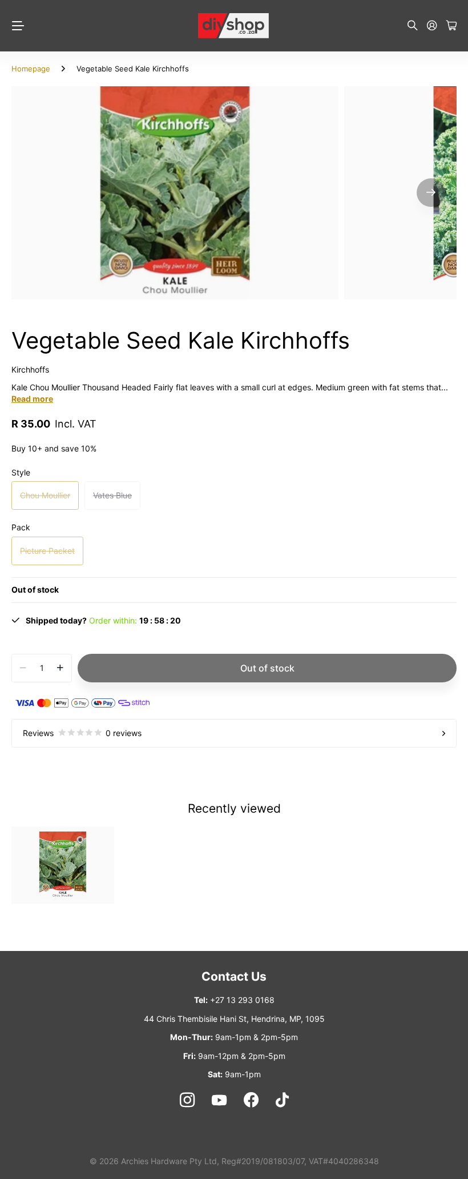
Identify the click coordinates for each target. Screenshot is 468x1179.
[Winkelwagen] (451, 26)
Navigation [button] (17, 25)
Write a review (303, 204)
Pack (20, 527)
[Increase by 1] (60, 668)
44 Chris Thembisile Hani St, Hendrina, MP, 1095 (234, 1019)
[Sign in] (432, 26)
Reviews (82, 733)
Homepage (30, 68)
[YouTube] (219, 1100)
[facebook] (251, 1100)
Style (20, 472)
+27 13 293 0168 (242, 1000)
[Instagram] (186, 1099)
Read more (32, 398)
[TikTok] (282, 1100)
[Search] (413, 26)
